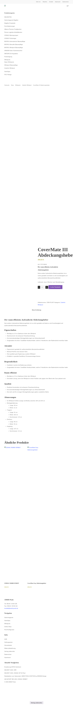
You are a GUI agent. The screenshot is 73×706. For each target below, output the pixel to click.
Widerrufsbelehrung (9, 648)
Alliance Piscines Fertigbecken (12, 29)
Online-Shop (7, 626)
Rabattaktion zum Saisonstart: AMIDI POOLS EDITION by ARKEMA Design (25, 676)
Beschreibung (36, 310)
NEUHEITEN (7, 17)
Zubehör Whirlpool (9, 68)
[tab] (36, 310)
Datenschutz (7, 654)
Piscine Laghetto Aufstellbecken (13, 32)
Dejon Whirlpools (9, 62)
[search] (60, 6)
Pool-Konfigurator (9, 629)
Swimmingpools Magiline (11, 20)
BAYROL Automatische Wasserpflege (14, 41)
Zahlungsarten (8, 642)
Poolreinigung (8, 56)
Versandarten (8, 645)
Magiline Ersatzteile (9, 23)
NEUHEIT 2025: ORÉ (10, 670)
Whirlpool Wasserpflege (11, 65)
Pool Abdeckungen (9, 26)
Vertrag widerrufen (9, 651)
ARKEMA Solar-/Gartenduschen (13, 50)
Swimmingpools (8, 617)
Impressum (7, 657)
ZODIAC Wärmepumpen (11, 35)
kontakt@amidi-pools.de (11, 608)
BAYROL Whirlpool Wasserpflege (13, 47)
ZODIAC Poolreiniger (10, 38)
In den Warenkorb (55, 287)
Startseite (6, 85)
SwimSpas (7, 71)
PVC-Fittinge (7, 74)
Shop (12, 85)
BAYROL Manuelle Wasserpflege (13, 44)
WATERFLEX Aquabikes (11, 53)
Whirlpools (7, 59)
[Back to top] (36, 700)
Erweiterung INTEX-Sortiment (12, 667)
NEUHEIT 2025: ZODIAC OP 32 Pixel (14, 673)
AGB (5, 639)
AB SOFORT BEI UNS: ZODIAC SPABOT (16, 679)
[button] (68, 6)
